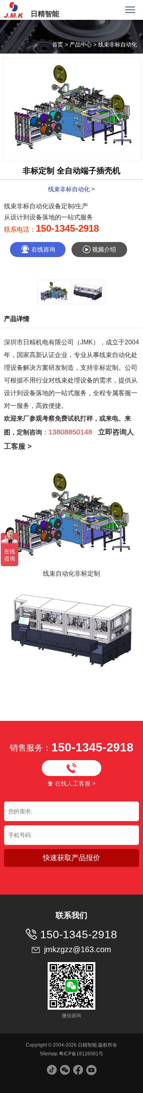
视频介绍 (99, 249)
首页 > (61, 44)
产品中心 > (84, 44)
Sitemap (49, 1054)
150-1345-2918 (67, 228)
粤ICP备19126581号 (81, 1054)
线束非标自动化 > (71, 189)
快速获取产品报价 (71, 858)
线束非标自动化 (117, 44)
